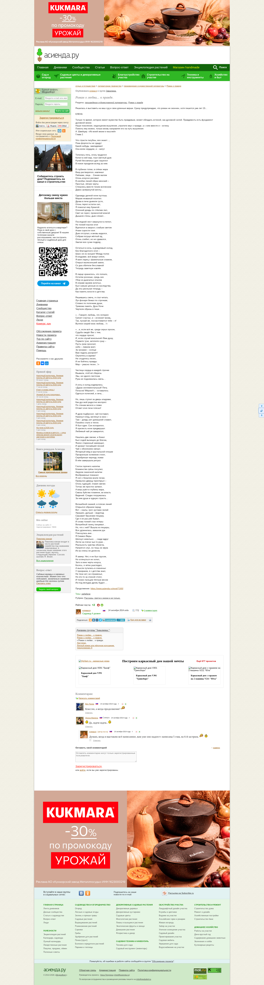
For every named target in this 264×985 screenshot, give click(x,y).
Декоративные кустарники (128, 912)
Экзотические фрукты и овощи (130, 926)
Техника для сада (124, 945)
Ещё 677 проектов (206, 661)
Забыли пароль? (42, 111)
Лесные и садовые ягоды (86, 912)
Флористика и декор (125, 933)
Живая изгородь (166, 922)
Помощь (41, 350)
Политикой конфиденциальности (48, 137)
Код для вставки (138, 620)
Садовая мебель (166, 940)
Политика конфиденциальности (154, 970)
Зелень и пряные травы (86, 915)
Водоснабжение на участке (171, 947)
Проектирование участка (170, 937)
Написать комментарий (89, 698)
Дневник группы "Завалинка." (93, 630)
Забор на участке (167, 926)
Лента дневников (51, 908)
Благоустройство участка (128, 76)
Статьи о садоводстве (53, 915)
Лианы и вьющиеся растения (129, 922)
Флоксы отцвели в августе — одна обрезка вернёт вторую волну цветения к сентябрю (51, 435)
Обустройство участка (171, 905)
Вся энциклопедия (44, 561)
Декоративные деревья (127, 908)
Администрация (46, 342)
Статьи (100, 67)
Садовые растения (83, 919)
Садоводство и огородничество (92, 905)
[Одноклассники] (38, 363)
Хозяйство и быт (221, 76)
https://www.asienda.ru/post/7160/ (107, 588)
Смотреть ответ (43, 583)
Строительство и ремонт (207, 905)
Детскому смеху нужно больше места (53, 197)
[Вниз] (261, 415)
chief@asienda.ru (121, 975)
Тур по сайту (44, 339)
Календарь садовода (53, 938)
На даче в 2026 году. (45, 428)
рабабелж (86, 594)
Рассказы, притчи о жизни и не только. (102, 598)
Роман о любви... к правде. (89, 635)
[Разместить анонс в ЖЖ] (120, 620)
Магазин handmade (186, 67)
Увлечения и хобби (203, 941)
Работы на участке (203, 931)
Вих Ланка (89, 704)
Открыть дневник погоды (46, 512)
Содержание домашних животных (210, 938)
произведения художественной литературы (144, 86)
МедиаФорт (61, 975)
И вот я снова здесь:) (45, 390)
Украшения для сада (168, 944)
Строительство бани (203, 919)
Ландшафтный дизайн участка (173, 908)
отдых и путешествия (85, 86)
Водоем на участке (168, 915)
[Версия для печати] (150, 620)
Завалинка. (111, 91)
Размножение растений (86, 926)
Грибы (78, 933)
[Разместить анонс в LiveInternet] (109, 620)
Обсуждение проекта (48, 331)
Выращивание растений (86, 922)
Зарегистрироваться (88, 766)
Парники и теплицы (84, 947)
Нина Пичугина (106, 975)
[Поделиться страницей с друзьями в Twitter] (100, 620)
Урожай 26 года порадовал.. (48, 395)
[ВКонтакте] (42, 363)
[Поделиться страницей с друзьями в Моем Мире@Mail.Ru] (97, 620)
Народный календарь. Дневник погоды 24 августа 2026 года (49, 377)
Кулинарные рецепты (204, 945)
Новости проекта (46, 335)
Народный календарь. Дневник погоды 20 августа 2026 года (49, 415)
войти (82, 770)
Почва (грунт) (81, 940)
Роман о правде (174, 86)
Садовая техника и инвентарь (132, 941)
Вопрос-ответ (119, 67)
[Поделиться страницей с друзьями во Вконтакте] (93, 620)
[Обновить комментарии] (261, 411)
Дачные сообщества (52, 912)
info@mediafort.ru (143, 979)
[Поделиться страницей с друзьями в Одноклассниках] (90, 620)
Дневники (60, 67)
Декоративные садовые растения (134, 905)
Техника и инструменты (195, 76)
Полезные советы (51, 952)
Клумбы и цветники (168, 912)
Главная (42, 67)
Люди (39, 319)
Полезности (49, 931)
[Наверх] (261, 406)
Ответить (89, 713)
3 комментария (150, 610)
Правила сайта (45, 346)
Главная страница (47, 300)
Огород (78, 908)
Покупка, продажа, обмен (55, 948)
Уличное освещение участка (172, 929)
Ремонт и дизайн (202, 912)
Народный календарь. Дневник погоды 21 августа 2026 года (49, 408)
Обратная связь (87, 970)
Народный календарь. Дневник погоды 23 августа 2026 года (49, 384)
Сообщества (81, 67)
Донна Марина (91, 718)
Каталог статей (45, 312)
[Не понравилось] (122, 704)
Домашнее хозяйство (206, 927)
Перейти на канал (51, 283)
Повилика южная (44, 539)
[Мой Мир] (47, 363)
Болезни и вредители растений (89, 944)
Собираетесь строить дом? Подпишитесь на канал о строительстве (51, 179)
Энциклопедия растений (151, 67)
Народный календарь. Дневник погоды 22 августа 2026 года (49, 401)
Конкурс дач (43, 323)
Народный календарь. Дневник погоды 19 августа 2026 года (49, 422)
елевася (93, 91)
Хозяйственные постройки (206, 915)
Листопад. (81, 643)
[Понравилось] (125, 704)
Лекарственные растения (55, 945)
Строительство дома (204, 908)
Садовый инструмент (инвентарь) (131, 948)
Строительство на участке (158, 76)
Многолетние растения (126, 919)
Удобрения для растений (86, 937)
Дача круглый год (202, 934)
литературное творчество (109, 86)
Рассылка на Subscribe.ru (181, 893)
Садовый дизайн (166, 933)
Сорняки (79, 929)
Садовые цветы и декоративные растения (80, 76)
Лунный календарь (52, 941)
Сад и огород (46, 76)
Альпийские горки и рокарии (172, 919)
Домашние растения (125, 929)
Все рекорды (41, 476)
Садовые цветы (123, 915)
